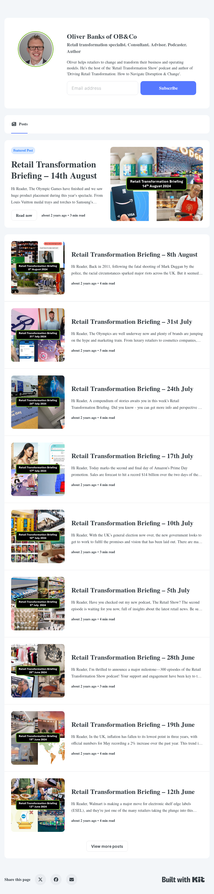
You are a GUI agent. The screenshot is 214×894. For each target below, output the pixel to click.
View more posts (107, 846)
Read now (24, 215)
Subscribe (168, 88)
